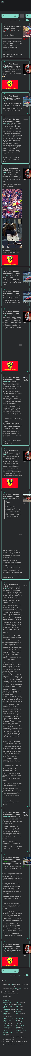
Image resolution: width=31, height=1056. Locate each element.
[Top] (28, 58)
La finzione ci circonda (7, 1028)
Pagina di (21, 20)
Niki (5, 68)
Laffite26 (6, 123)
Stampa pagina (28, 12)
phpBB (11, 984)
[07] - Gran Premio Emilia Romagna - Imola (11, 27)
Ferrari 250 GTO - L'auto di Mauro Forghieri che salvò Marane (8, 1021)
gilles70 (6, 100)
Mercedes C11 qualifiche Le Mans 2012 (21, 1030)
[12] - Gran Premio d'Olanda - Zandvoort (8, 1007)
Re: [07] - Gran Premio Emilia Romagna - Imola (11, 65)
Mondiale (6, 1025)
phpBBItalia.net (18, 988)
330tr (5, 498)
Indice (5, 980)
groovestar (7, 381)
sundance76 (7, 30)
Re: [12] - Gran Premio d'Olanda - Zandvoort (8, 1002)
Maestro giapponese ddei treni (7, 1032)
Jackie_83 (6, 861)
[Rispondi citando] (4, 24)
